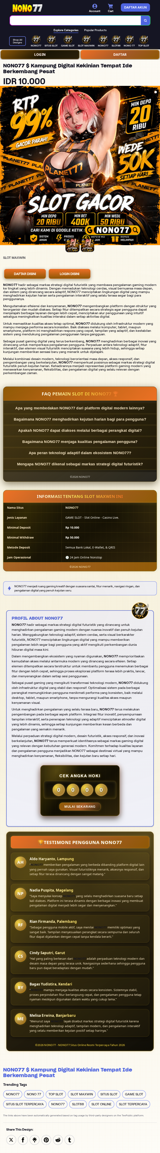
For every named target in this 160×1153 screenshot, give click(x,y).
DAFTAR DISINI (25, 274)
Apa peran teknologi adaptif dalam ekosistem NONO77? (80, 453)
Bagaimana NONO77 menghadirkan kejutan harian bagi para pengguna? (80, 419)
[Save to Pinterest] (46, 1139)
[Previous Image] (3, 166)
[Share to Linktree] (35, 1139)
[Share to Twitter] (11, 1139)
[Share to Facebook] (23, 1139)
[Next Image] (156, 166)
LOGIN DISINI (69, 274)
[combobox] (75, 20)
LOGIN (40, 54)
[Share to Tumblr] (70, 1139)
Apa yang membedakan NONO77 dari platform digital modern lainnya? (80, 408)
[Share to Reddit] (58, 1139)
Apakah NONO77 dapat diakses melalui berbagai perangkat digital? (80, 430)
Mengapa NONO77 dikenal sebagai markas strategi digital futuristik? (80, 464)
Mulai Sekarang (80, 806)
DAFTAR (120, 54)
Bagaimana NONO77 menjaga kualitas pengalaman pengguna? (80, 442)
